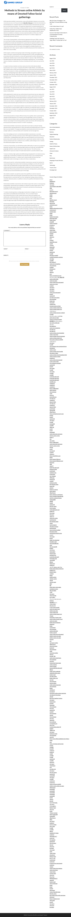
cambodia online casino (55, 673)
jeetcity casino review (55, 435)
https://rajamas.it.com (55, 898)
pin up (51, 179)
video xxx (52, 516)
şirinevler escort (53, 205)
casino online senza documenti (57, 282)
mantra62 (52, 762)
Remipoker (52, 705)
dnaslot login (53, 553)
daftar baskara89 (54, 814)
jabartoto (52, 237)
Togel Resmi (52, 765)
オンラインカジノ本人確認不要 (57, 277)
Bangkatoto (52, 181)
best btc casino (53, 506)
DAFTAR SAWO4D (54, 543)
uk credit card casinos (54, 297)
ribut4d (51, 696)
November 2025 (53, 79)
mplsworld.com (53, 193)
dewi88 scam (53, 381)
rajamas (51, 866)
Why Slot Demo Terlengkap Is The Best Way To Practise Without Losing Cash (58, 22)
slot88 (51, 754)
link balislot (52, 348)
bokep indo (52, 301)
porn (51, 198)
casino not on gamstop (55, 328)
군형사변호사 (53, 604)
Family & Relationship (55, 139)
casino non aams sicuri (55, 609)
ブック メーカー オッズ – (55, 599)
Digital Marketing (54, 134)
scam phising (52, 627)
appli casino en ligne (54, 317)
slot (50, 439)
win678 (51, 235)
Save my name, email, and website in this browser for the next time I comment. (24, 261)
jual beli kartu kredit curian (56, 533)
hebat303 (52, 462)
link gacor (52, 514)
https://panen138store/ (55, 459)
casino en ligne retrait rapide (56, 351)
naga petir (52, 720)
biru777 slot (52, 858)
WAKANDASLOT (53, 878)
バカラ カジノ (53, 311)
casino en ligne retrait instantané (57, 336)
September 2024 (53, 113)
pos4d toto (52, 780)
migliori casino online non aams (57, 786)
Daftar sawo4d (53, 632)
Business (52, 132)
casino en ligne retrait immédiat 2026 (58, 354)
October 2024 (53, 110)
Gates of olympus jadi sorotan (56, 743)
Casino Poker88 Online (55, 892)
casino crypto (53, 349)
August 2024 (53, 115)
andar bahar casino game (55, 587)
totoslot (52, 639)
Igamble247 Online (54, 833)
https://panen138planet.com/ (56, 461)
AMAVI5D (52, 565)
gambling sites (53, 472)
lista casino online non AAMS (56, 339)
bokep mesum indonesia (55, 622)
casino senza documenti (55, 292)
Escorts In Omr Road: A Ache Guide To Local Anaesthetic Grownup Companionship (58, 34)
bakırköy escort (53, 200)
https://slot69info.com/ (55, 455)
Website (6, 255)
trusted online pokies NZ (55, 727)
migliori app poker (54, 610)
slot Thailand (53, 476)
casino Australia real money (56, 434)
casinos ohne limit (54, 631)
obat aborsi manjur (54, 526)
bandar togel (53, 674)
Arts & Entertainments (55, 127)
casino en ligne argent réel (56, 307)
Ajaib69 (51, 728)
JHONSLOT (52, 690)
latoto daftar (53, 491)
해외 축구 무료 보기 (28, 23)
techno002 (52, 228)
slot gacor (52, 287)
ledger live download (54, 540)
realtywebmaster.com (54, 509)
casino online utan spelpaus (56, 868)
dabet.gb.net (52, 787)
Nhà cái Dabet (53, 590)
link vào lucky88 (53, 546)
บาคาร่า (51, 189)
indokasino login (53, 733)
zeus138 (52, 737)
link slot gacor (53, 843)
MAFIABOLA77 (53, 836)
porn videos (52, 597)
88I (50, 585)
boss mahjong (53, 722)
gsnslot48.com (53, 397)
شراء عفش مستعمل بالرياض (56, 567)
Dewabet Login (53, 541)
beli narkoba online (54, 484)
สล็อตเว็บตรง (53, 412)
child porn (52, 454)
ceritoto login (53, 582)
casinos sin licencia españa (56, 319)
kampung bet (52, 701)
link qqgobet (52, 839)
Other (51, 153)
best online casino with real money (57, 895)
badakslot (52, 823)
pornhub (51, 703)
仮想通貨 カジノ (53, 602)
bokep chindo (53, 220)
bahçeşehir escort (54, 191)
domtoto (52, 600)
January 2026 (53, 75)
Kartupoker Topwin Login (55, 617)
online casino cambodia (55, 671)
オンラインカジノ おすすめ (56, 316)
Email (27, 248)
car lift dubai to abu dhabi (55, 186)
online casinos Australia (55, 685)
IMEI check (52, 900)
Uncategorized (53, 170)
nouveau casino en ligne (55, 306)
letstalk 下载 (52, 656)
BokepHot (52, 624)
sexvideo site (53, 769)
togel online (52, 230)
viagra (51, 523)
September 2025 (53, 84)
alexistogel (52, 890)
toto (51, 767)
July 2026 (52, 60)
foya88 (51, 253)
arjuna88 (52, 221)
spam (51, 545)
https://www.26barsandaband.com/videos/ (59, 738)
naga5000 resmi (53, 242)
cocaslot (52, 245)
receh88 (51, 260)
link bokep (52, 201)
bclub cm (52, 226)
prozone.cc (52, 225)
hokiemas (52, 183)
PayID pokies (53, 508)
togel (51, 851)
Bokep (51, 457)
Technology (52, 165)
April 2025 (52, 96)
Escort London (53, 824)
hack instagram (53, 525)
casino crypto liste (54, 334)
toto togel (52, 302)
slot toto (52, 718)
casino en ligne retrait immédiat (57, 333)
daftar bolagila (53, 232)
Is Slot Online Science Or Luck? (57, 26)
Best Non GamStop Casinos (56, 698)
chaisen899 (52, 816)
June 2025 (52, 91)
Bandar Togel (53, 807)
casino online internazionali (56, 360)
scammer (52, 267)
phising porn (52, 269)
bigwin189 (52, 247)
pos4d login (52, 408)
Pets (51, 155)
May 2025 (52, 94)
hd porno (52, 395)
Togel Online (53, 853)
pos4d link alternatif (54, 376)
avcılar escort (53, 210)
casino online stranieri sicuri (56, 619)
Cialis (51, 393)
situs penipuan (53, 265)
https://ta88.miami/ (54, 388)
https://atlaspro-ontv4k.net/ (56, 494)
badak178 (52, 511)
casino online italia (54, 279)
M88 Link (52, 427)
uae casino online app (54, 322)
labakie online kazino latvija (56, 208)
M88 (51, 188)
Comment (7, 230)
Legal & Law (52, 148)
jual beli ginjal (53, 519)
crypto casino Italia (54, 361)
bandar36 (52, 647)
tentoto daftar (53, 683)
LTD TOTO (52, 550)
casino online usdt (54, 612)
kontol (51, 538)
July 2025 (52, 89)
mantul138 (52, 252)
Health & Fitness (53, 143)
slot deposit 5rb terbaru (55, 695)
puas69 (51, 250)
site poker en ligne (54, 353)
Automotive (52, 129)
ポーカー (52, 324)
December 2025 (53, 77)
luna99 (51, 243)
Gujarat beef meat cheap (55, 663)
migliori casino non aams (55, 636)
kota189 (52, 748)
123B (51, 592)
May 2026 (52, 65)
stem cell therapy (53, 883)
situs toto (52, 846)
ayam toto (52, 838)
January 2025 (53, 103)
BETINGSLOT (53, 262)
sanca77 (52, 466)
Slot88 (51, 270)
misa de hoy (52, 855)
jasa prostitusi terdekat (55, 530)
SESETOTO (52, 563)
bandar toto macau (54, 216)
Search (52, 6)
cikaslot (51, 799)
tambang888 (53, 499)
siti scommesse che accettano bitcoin (58, 346)
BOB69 (51, 548)
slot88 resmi (52, 304)
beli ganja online (53, 531)
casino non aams (53, 621)
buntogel (52, 848)
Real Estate (52, 158)
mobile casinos (53, 577)
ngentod (52, 272)
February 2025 (53, 101)
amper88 (52, 880)
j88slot (51, 562)
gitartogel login (53, 218)
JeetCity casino (53, 578)
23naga (51, 615)
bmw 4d (51, 801)
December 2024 (53, 106)
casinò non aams (53, 280)
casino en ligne (53, 666)
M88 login (52, 477)
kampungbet (52, 551)
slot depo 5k (52, 329)
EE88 (51, 651)
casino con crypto (54, 284)
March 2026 (52, 70)
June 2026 (52, 63)
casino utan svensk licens (55, 658)
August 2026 (53, 58)
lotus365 (52, 661)
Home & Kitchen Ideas (55, 146)
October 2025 (53, 82)
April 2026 (52, 68)
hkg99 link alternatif (54, 467)
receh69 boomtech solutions (56, 257)
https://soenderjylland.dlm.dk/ (56, 496)
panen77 (52, 437)
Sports (51, 162)
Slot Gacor (52, 821)
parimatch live (53, 555)
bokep (51, 195)
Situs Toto (52, 725)
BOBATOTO (52, 570)
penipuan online (53, 469)
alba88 (51, 501)
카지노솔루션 (53, 806)
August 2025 (53, 87)
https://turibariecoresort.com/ (57, 413)
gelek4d (51, 233)
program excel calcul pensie (56, 863)
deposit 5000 (53, 402)
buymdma (52, 907)
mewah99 (52, 248)
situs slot (52, 809)
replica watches (53, 664)
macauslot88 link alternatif (56, 668)
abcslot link (52, 203)
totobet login (53, 211)
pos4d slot (52, 861)
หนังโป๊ (51, 580)
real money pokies (54, 642)
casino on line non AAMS (55, 784)
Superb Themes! (43, 915)
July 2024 (52, 117)
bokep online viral (54, 678)
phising (51, 447)
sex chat (51, 679)
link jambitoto (53, 326)
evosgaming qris (53, 723)
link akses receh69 (54, 255)
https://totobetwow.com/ (55, 275)
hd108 (51, 797)
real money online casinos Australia (58, 693)
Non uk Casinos (53, 772)
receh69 (51, 240)
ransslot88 (52, 560)
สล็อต (51, 819)
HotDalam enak (53, 558)
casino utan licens (54, 870)
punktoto (52, 752)
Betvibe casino (53, 893)
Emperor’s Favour (54, 489)
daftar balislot (53, 390)
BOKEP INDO (53, 572)
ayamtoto (52, 750)
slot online (52, 368)
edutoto (51, 487)
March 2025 (52, 98)
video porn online (54, 518)
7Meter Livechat (53, 813)
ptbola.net (52, 897)
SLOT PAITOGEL (53, 802)
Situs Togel (52, 826)
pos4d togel (52, 860)
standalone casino (54, 589)
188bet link (52, 730)
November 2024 (53, 108)
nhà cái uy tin (53, 605)
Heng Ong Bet (53, 595)
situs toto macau (53, 646)
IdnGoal (51, 654)
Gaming (51, 141)
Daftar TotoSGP (53, 223)
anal (51, 742)
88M (51, 584)
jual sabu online (53, 676)
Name (6, 248)
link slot (51, 844)
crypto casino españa (54, 607)
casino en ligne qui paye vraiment (57, 312)
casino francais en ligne (55, 356)
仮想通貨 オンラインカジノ (56, 321)
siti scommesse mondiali (55, 363)
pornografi (52, 450)
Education (52, 136)
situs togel (52, 850)
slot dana (52, 258)
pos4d (51, 429)
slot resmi (52, 184)
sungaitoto (52, 358)
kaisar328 (52, 486)
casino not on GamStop (55, 264)
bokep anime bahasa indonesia (56, 568)
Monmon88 (52, 410)
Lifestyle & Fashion (54, 151)
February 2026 (53, 72)
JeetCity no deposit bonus (56, 498)
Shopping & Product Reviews (56, 160)
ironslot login (53, 873)
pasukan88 (52, 424)
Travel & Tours (53, 167)
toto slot (52, 708)
